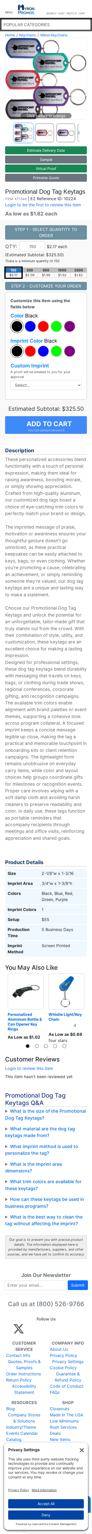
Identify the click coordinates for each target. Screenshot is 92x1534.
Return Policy (19, 1380)
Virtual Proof (46, 168)
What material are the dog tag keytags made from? (40, 1132)
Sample (46, 159)
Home (10, 35)
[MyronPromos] (26, 9)
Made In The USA (66, 1414)
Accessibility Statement (24, 1389)
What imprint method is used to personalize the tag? (41, 1150)
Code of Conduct (67, 1386)
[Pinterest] (41, 1331)
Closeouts (59, 1408)
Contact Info (18, 1355)
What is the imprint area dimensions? (33, 1167)
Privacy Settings (68, 1361)
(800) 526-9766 (60, 1304)
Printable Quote (46, 178)
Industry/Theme (21, 1427)
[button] (9, 9)
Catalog (13, 1439)
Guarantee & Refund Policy (68, 1377)
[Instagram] (52, 1331)
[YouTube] (74, 1331)
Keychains (27, 35)
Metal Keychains (53, 35)
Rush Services (63, 1427)
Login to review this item (29, 1068)
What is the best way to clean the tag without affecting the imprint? (44, 1220)
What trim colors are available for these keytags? (43, 1185)
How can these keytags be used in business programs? (44, 1202)
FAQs (55, 1392)
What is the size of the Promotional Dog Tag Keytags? (45, 1114)
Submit (78, 1285)
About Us (59, 1349)
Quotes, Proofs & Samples (24, 1364)
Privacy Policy (63, 1355)
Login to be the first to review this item (43, 204)
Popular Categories (27, 24)
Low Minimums (64, 1421)
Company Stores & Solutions (24, 1418)
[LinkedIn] (63, 1331)
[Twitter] (18, 1331)
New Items (60, 1439)
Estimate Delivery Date (46, 150)
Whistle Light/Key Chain (66, 1017)
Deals (55, 1433)
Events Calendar (22, 1433)
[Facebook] (30, 1331)
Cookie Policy (63, 1367)
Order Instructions (23, 1373)
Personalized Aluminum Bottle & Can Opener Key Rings (25, 1021)
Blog (10, 1408)
